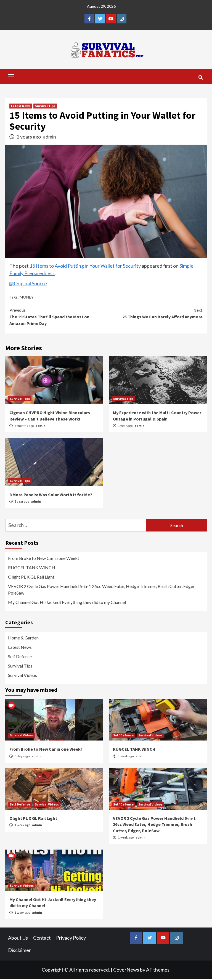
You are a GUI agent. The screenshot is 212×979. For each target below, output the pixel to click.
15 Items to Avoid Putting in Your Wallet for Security (85, 266)
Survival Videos (22, 675)
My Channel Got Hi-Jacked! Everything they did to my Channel (67, 602)
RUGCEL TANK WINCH (31, 567)
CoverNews (126, 970)
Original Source (30, 283)
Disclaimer (19, 950)
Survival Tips (45, 106)
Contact (42, 938)
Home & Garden (23, 637)
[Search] (200, 77)
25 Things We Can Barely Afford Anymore (162, 313)
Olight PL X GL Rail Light (31, 576)
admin (49, 137)
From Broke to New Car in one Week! (43, 558)
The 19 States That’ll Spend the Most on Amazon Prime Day (49, 316)
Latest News (20, 106)
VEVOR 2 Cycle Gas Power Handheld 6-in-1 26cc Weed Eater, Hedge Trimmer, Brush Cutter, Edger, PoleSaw (101, 589)
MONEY (27, 297)
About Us (18, 938)
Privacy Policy (71, 938)
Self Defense (20, 656)
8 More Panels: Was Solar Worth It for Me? (50, 494)
